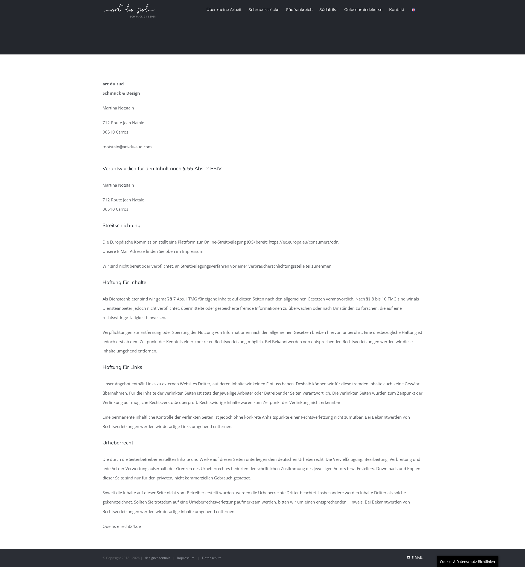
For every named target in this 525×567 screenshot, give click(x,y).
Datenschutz (211, 558)
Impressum (185, 558)
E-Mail (416, 557)
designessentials (157, 558)
